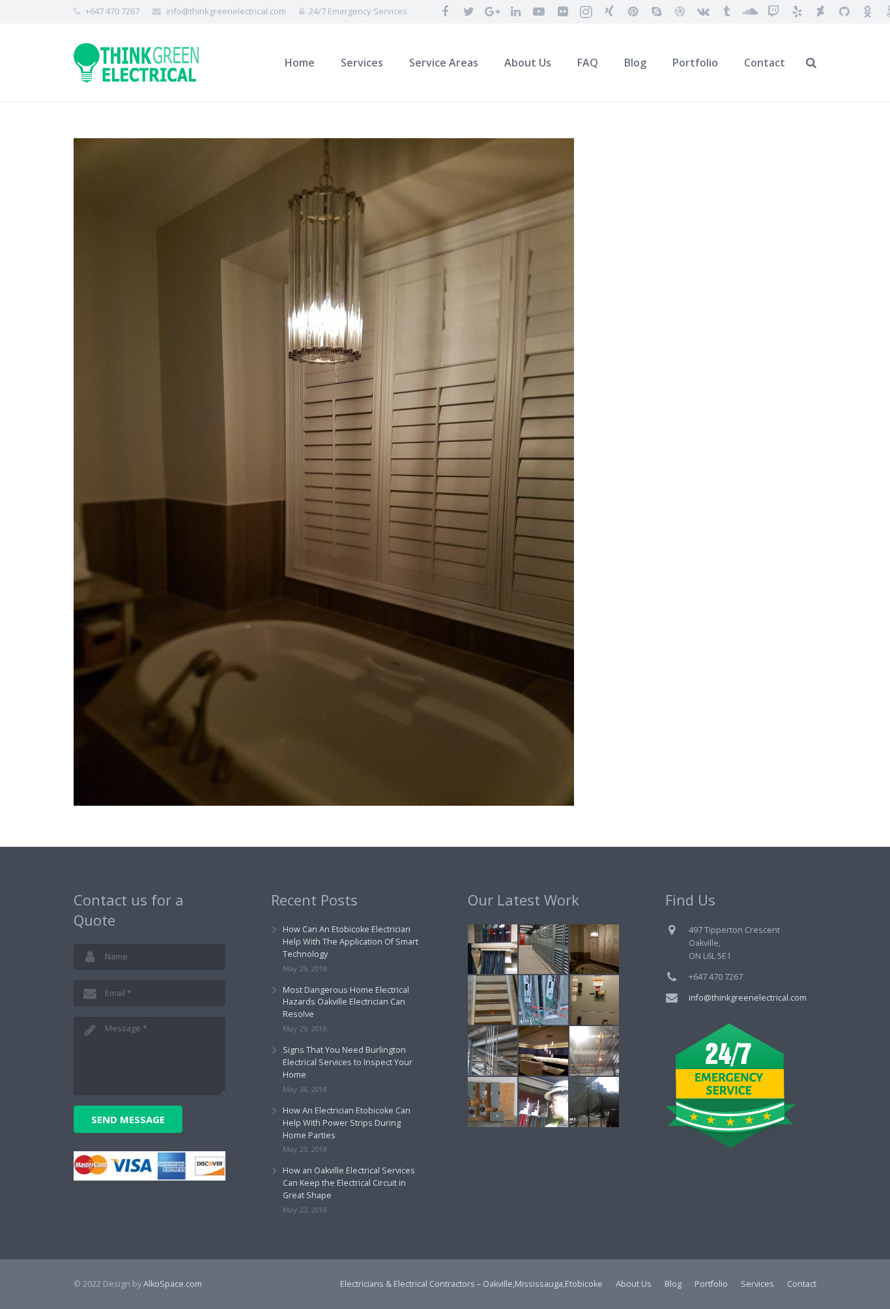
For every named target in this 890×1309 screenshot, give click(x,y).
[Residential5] (492, 1000)
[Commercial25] (594, 1051)
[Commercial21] (543, 1051)
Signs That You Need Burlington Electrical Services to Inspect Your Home (347, 1062)
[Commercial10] (543, 1101)
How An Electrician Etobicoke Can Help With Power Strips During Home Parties (346, 1123)
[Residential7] (594, 949)
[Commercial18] (543, 1000)
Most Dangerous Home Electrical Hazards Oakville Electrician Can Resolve (346, 1002)
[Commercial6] (543, 949)
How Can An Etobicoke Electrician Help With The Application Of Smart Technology (350, 942)
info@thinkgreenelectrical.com (226, 11)
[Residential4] (492, 1101)
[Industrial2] (492, 1051)
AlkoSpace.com (172, 1283)
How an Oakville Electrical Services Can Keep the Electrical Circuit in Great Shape (349, 1183)
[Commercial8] (594, 1000)
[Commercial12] (492, 949)
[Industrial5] (594, 1101)
